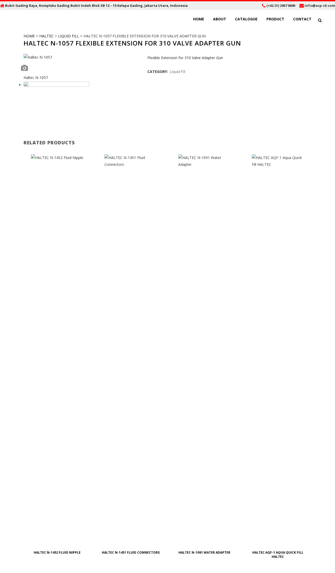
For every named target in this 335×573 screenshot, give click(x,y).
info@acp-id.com (320, 5)
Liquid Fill (68, 35)
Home (29, 35)
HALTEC (46, 35)
